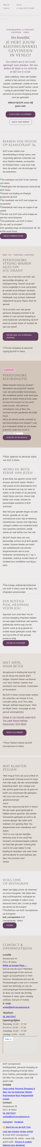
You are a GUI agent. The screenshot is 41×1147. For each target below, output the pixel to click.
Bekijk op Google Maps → (15, 965)
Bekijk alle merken (14, 732)
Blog (17, 1095)
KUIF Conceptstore (25, 6)
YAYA (17, 724)
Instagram (8, 1122)
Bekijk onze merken (20, 122)
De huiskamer (18, 1092)
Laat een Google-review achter (18, 1131)
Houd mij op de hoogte (16, 438)
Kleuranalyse (9, 1095)
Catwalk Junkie (23, 717)
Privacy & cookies (23, 1142)
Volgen (9, 925)
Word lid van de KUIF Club (17, 1127)
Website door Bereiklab (14, 1145)
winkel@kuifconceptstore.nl (16, 1007)
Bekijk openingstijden (13, 236)
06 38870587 (9, 1016)
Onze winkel (8, 1088)
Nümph (16, 720)
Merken (28, 1092)
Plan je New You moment (20, 114)
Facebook (18, 1122)
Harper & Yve (9, 717)
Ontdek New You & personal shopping (19, 336)
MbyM (23, 724)
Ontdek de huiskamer (15, 643)
